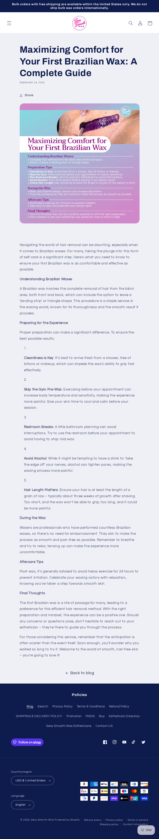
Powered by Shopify (67, 820)
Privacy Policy (62, 706)
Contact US (104, 725)
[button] (9, 23)
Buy (102, 716)
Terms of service (137, 820)
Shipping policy (109, 824)
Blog (30, 706)
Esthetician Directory (124, 716)
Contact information (135, 824)
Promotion (74, 716)
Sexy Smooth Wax (42, 820)
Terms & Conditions (91, 706)
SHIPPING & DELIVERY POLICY (39, 716)
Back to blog (82, 673)
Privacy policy (114, 820)
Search (42, 706)
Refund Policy (119, 706)
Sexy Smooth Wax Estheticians (69, 725)
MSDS (90, 716)
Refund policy (92, 820)
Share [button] (29, 95)
